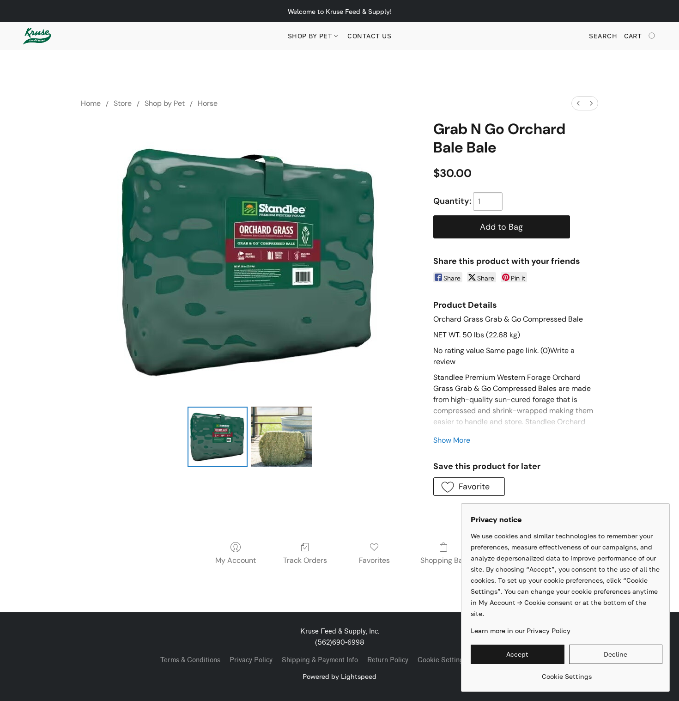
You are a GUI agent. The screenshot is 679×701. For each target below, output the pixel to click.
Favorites (374, 560)
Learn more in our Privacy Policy (520, 630)
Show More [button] (451, 440)
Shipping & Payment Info (320, 660)
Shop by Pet (311, 36)
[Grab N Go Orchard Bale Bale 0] (218, 437)
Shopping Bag (443, 560)
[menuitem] (578, 103)
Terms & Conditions (190, 660)
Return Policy (387, 660)
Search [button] (603, 36)
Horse (208, 103)
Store (123, 103)
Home (91, 103)
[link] (566, 673)
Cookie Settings (442, 660)
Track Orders (305, 560)
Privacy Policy (251, 660)
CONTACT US (369, 36)
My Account (235, 560)
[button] (37, 36)
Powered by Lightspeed (339, 676)
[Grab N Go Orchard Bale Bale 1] (281, 437)
